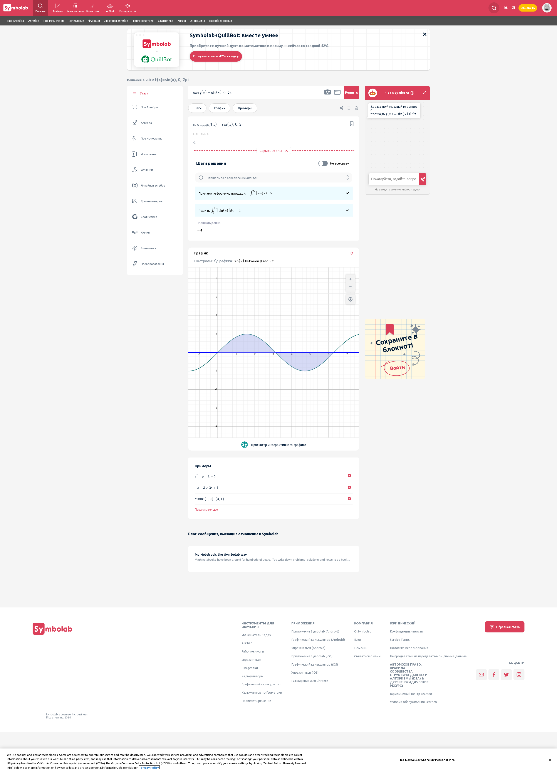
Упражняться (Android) (308, 647)
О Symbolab (362, 631)
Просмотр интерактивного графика (278, 445)
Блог (357, 639)
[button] (327, 95)
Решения (134, 80)
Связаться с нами (367, 656)
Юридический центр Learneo (411, 693)
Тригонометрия (152, 201)
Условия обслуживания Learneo (413, 701)
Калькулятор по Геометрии (262, 692)
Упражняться (251, 659)
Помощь (360, 647)
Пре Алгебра (149, 107)
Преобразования (152, 264)
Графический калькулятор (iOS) (314, 664)
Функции (147, 170)
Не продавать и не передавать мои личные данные (428, 656)
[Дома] (52, 634)
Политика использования (409, 647)
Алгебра (146, 122)
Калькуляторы (252, 676)
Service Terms (400, 639)
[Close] (550, 760)
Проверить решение (256, 700)
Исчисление (148, 154)
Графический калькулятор (261, 684)
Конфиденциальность (406, 631)
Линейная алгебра (153, 185)
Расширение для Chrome (309, 680)
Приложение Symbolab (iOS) (311, 656)
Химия (145, 232)
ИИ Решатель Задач (256, 635)
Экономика (148, 248)
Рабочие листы (253, 651)
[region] (278, 760)
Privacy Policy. (149, 767)
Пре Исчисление (151, 138)
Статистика (149, 217)
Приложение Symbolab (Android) (315, 631)
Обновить (527, 7)
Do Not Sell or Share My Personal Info (427, 759)
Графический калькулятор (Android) (318, 639)
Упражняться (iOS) (305, 672)
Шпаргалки (250, 667)
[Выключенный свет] (513, 8)
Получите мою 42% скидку (216, 56)
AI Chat (247, 643)
